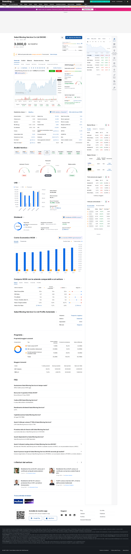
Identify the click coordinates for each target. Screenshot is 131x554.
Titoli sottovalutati (90, 6)
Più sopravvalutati (100, 205)
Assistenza (102, 516)
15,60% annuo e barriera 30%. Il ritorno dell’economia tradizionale (68, 482)
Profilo (22, 64)
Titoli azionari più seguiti (94, 177)
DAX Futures (90, 60)
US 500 (88, 62)
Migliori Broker (91, 155)
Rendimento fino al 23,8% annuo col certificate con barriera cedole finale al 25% (68, 471)
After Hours (37, 6)
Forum (47, 60)
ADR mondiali (49, 6)
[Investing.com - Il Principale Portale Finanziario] (8, 1)
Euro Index (89, 69)
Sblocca (79, 43)
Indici (88, 38)
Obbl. (99, 38)
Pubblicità (102, 513)
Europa (66, 6)
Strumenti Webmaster (85, 519)
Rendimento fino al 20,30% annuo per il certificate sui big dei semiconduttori (33, 470)
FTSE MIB (89, 55)
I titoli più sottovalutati (93, 201)
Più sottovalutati (90, 205)
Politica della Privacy (115, 550)
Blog (81, 510)
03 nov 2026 (56, 134)
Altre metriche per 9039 (75, 112)
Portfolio (82, 516)
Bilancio (29, 60)
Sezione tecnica (38, 60)
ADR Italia (55, 6)
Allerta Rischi (125, 550)
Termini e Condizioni (104, 550)
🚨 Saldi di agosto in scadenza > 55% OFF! (100, 1)
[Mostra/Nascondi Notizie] (48, 68)
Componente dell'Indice (52, 64)
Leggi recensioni (109, 164)
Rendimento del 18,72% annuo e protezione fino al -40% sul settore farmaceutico (31, 483)
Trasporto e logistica (76, 315)
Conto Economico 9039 (24, 238)
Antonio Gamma (68, 475)
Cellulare (82, 513)
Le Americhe (61, 6)
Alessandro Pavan (34, 487)
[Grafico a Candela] (15, 68)
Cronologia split (41, 64)
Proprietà (28, 64)
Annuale (16, 241)
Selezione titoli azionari (13, 6)
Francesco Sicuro (32, 473)
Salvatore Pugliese (69, 485)
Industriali (79, 318)
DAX (88, 57)
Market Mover (91, 125)
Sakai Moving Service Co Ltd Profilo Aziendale (34, 312)
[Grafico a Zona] (18, 68)
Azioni (4, 6)
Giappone (79, 324)
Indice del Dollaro (91, 67)
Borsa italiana (22, 6)
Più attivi (89, 129)
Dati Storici (34, 64)
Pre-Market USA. (30, 6)
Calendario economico (61, 4)
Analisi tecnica (20, 148)
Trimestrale (23, 241)
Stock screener (71, 4)
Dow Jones (89, 65)
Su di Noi (102, 510)
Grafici (23, 60)
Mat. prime (93, 38)
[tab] (17, 152)
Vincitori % (95, 129)
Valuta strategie (53, 54)
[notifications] (125, 1)
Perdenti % (101, 129)
